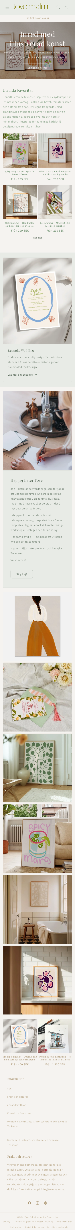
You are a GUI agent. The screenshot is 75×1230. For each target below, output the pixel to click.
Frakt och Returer (17, 1096)
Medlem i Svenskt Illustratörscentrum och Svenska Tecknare (37, 1124)
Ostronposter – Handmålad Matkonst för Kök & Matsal (19, 224)
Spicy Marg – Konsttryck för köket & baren (20, 173)
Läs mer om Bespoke (20, 374)
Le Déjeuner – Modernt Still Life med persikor (55, 224)
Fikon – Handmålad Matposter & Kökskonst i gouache (55, 173)
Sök (9, 1088)
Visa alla (37, 237)
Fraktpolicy (15, 1227)
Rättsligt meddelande (57, 1227)
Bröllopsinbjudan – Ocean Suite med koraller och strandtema (20, 1058)
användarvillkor (16, 1105)
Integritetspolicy (45, 1221)
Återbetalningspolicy (23, 1221)
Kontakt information (19, 1113)
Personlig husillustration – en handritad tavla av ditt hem (55, 1058)
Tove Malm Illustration (35, 1217)
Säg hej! (21, 574)
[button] (7, 7)
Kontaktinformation (34, 1227)
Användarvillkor (64, 1221)
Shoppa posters (37, 67)
